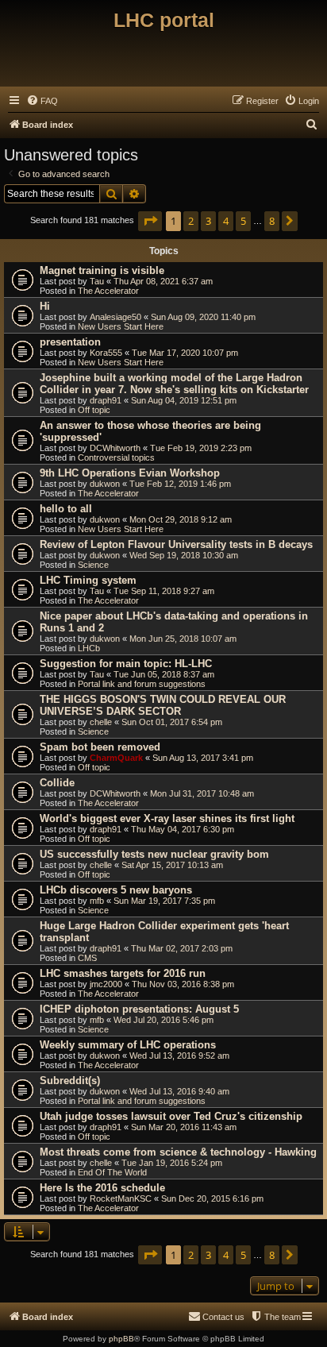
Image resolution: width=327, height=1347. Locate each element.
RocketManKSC (121, 1198)
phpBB (121, 1338)
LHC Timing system (88, 580)
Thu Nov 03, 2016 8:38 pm (183, 984)
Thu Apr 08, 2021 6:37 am (163, 281)
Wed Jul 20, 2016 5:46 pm (163, 1020)
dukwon (105, 483)
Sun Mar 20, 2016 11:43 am (184, 1127)
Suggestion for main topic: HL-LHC (126, 664)
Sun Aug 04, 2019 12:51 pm (184, 400)
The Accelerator (108, 290)
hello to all (66, 509)
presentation (70, 342)
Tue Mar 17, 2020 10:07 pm (185, 352)
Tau (97, 281)
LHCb (89, 648)
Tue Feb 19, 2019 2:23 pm (201, 448)
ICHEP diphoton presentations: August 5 (139, 1009)
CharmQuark (116, 757)
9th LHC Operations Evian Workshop (130, 473)
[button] (150, 220)
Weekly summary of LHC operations (128, 1045)
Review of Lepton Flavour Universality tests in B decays (176, 544)
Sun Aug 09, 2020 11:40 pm (203, 317)
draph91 (105, 400)
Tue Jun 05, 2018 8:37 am (163, 674)
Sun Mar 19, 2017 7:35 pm (164, 900)
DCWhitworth (115, 448)
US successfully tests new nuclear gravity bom (154, 854)
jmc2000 (106, 984)
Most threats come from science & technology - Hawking (178, 1152)
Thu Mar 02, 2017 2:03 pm (182, 948)
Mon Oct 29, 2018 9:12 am (180, 519)
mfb (97, 900)
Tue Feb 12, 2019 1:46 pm (180, 483)
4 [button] (226, 221)
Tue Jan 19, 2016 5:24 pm (171, 1163)
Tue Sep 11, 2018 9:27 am (163, 591)
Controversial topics (116, 457)
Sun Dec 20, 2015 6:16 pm (212, 1198)
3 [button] (208, 221)
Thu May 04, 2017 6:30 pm (182, 829)
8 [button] (272, 221)
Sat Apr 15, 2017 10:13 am (172, 865)
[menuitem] (42, 100)
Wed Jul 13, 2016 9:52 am (179, 1055)
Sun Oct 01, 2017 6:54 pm (171, 722)
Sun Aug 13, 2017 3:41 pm (202, 757)
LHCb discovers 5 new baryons (116, 890)
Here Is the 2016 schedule (102, 1188)
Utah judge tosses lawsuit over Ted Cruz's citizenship (171, 1116)
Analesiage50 (115, 317)
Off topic (94, 410)
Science (93, 564)
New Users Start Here (121, 326)
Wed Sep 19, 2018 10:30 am (183, 555)
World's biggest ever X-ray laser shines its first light (167, 818)
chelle (101, 722)
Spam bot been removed (100, 747)
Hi (45, 306)
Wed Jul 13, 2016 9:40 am (179, 1091)
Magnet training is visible (102, 270)
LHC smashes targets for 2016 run (123, 973)
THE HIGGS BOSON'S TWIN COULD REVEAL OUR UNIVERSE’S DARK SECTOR (163, 705)
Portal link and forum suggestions (142, 684)
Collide (57, 783)
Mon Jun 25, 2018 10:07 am (183, 638)
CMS (87, 958)
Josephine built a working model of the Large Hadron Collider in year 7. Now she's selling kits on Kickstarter (174, 384)
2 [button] (191, 221)
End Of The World (112, 1172)
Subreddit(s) (70, 1080)
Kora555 (106, 352)
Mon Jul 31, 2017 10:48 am (202, 793)
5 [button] (243, 221)
